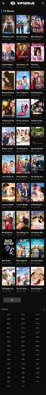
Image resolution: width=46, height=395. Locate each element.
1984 (8, 377)
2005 (8, 346)
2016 (23, 328)
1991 (37, 364)
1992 (23, 364)
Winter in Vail (7, 149)
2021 (37, 319)
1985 (37, 373)
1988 (37, 368)
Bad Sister (6, 261)
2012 (37, 332)
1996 (8, 359)
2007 (23, 341)
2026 (8, 315)
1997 (37, 355)
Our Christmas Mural (25, 37)
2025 (23, 315)
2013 (23, 332)
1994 (37, 359)
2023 (8, 319)
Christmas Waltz (38, 233)
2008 (8, 341)
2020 (8, 323)
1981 (8, 382)
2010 (23, 337)
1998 (23, 355)
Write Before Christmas (11, 233)
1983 (23, 377)
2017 (8, 328)
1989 (23, 368)
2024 (37, 315)
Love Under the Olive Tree (12, 177)
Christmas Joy (22, 65)
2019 (23, 323)
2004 (23, 346)
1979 (37, 382)
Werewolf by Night (9, 93)
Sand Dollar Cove (38, 289)
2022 (23, 319)
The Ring (34, 65)
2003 (37, 346)
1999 (8, 355)
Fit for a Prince (22, 121)
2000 (37, 350)
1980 (23, 382)
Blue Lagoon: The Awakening (28, 261)
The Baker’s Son (8, 289)
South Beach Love (38, 93)
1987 (8, 373)
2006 (37, 341)
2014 (8, 332)
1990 (8, 368)
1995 (23, 359)
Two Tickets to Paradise (26, 93)
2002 (8, 350)
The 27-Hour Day (23, 289)
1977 (23, 386)
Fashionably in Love (10, 65)
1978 (8, 386)
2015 (37, 328)
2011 (8, 337)
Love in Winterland (24, 205)
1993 (8, 364)
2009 (37, 337)
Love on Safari (8, 205)
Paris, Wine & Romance (26, 177)
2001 (23, 350)
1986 (23, 373)
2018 (37, 323)
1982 (37, 377)
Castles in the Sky (38, 121)
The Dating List (22, 233)
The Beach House (23, 149)
